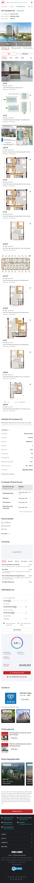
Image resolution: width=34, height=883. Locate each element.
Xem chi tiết (24, 699)
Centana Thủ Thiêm (23, 719)
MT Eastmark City (20, 6)
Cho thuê (25, 54)
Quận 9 (12, 6)
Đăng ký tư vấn (17, 811)
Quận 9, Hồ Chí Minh (7, 721)
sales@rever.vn (8, 824)
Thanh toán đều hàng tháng (25, 624)
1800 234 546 (8, 819)
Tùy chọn (6, 619)
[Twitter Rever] (13, 879)
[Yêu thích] (30, 63)
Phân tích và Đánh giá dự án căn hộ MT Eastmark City (20, 745)
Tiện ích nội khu (28, 48)
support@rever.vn (9, 829)
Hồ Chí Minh (4, 6)
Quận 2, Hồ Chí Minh (22, 721)
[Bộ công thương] (17, 869)
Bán (9, 54)
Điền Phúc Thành (14, 16)
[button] (29, 6)
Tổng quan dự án (16, 48)
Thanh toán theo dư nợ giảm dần (10, 624)
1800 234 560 (23, 819)
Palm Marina (6, 502)
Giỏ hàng (4, 48)
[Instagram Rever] (18, 879)
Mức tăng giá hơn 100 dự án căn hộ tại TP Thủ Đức (20, 734)
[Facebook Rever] (10, 879)
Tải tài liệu (14, 738)
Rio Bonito (6, 498)
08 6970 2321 (14, 862)
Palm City (5, 779)
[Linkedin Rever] (16, 879)
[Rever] (17, 852)
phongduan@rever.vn (25, 824)
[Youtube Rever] (21, 879)
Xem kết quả (17, 630)
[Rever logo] (3, 2)
